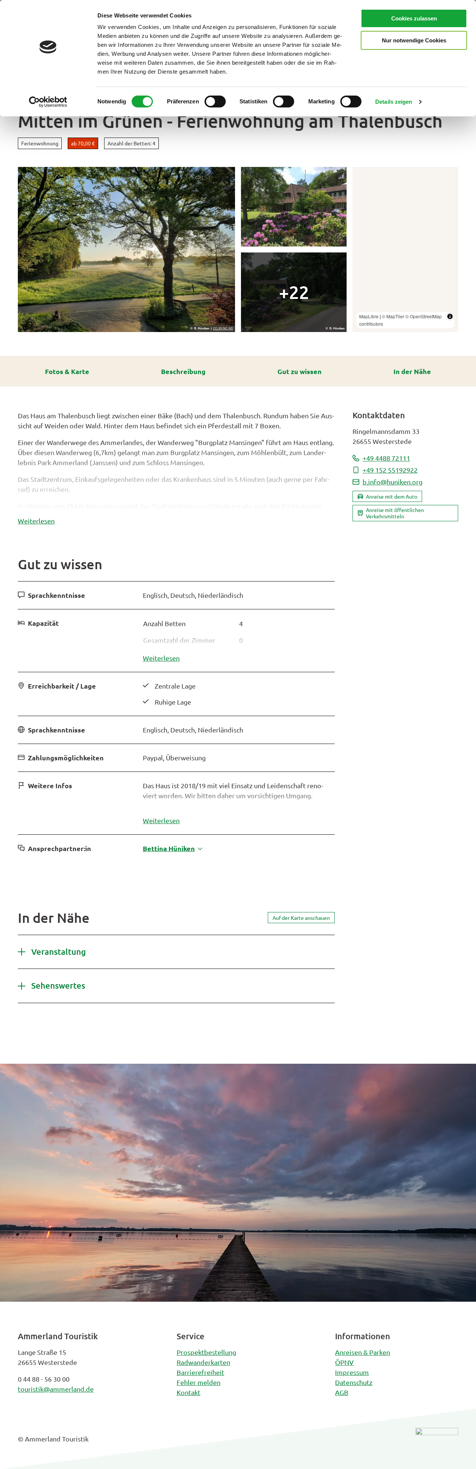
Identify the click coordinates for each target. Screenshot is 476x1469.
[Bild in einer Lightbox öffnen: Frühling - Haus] (294, 207)
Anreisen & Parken (362, 1352)
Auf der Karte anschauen (301, 917)
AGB (341, 1392)
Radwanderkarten (203, 1362)
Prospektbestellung (206, 1352)
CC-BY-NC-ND (223, 328)
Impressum (352, 1372)
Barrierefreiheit (200, 1372)
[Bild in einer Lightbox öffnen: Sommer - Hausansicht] (294, 292)
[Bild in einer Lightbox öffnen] (436, 1444)
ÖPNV (344, 1362)
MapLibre (369, 316)
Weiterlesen (36, 521)
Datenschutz (353, 1382)
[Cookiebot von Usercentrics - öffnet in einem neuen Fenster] (48, 101)
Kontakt (188, 1392)
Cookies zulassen (414, 18)
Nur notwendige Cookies (414, 40)
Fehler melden (199, 1382)
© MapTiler (393, 316)
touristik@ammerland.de (56, 1389)
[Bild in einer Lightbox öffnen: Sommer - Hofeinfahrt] (126, 249)
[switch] (215, 101)
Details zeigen (393, 102)
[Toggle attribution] (450, 316)
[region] (405, 249)
